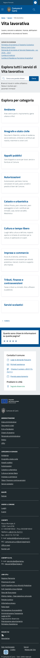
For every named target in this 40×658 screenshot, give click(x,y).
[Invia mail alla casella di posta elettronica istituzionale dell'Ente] (18, 538)
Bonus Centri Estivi (8, 47)
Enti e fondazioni (7, 429)
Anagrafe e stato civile (9, 459)
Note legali (5, 606)
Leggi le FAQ (6, 616)
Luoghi (3, 508)
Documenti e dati (7, 425)
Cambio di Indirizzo (8, 55)
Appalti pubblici (6, 462)
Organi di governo (7, 432)
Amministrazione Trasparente (12, 613)
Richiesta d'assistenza (9, 624)
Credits (12, 649)
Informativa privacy (8, 603)
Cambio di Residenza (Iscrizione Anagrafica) (17, 58)
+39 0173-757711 (15, 532)
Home (3, 18)
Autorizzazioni (6, 466)
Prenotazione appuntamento (12, 621)
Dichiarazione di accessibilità (11, 610)
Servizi (9, 18)
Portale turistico (7, 599)
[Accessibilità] (6, 652)
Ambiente (5, 455)
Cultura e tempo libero (9, 473)
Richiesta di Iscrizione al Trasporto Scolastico (17, 44)
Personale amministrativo (10, 436)
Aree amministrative (8, 422)
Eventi (3, 511)
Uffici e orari (5, 545)
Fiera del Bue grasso (8, 592)
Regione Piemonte (8, 3)
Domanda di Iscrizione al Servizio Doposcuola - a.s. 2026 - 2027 (19, 51)
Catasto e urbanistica (9, 469)
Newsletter (5, 638)
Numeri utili (5, 548)
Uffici (3, 443)
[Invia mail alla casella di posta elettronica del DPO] (15, 561)
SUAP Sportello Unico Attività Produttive (16, 585)
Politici (3, 439)
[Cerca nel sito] (33, 9)
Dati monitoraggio (7, 647)
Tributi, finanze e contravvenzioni (13, 480)
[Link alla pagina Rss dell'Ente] (2, 635)
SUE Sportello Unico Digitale (11, 589)
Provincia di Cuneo (8, 581)
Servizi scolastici (7, 483)
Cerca (34, 78)
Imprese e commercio (9, 476)
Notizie (3, 496)
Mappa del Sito (30, 649)
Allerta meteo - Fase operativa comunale (16, 596)
